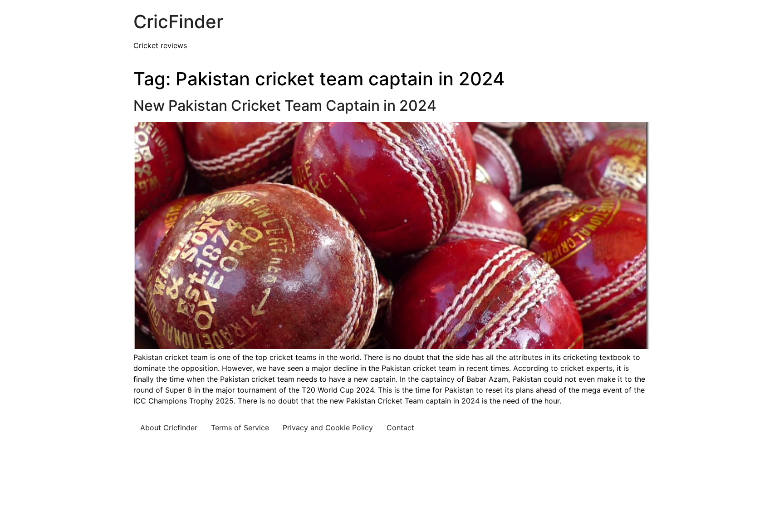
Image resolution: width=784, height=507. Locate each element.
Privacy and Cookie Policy (328, 427)
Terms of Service (240, 427)
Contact (400, 427)
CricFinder (178, 21)
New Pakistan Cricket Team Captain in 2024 (284, 105)
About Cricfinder (168, 427)
